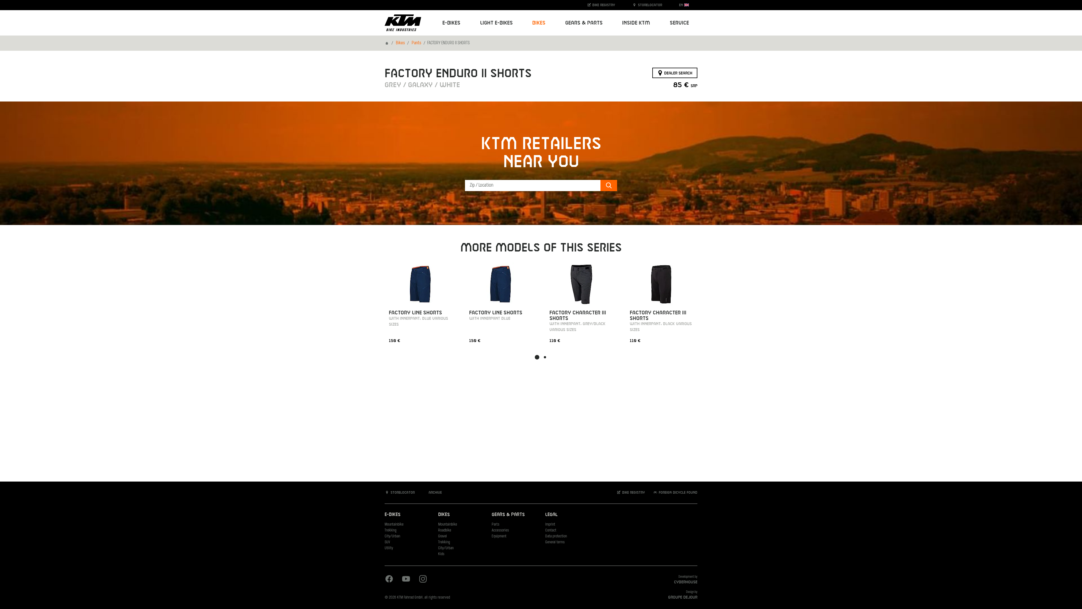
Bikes (400, 43)
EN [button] (681, 5)
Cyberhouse (685, 582)
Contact (550, 530)
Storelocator (649, 5)
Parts (495, 524)
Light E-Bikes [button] (496, 23)
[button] (537, 357)
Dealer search (677, 73)
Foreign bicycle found (677, 492)
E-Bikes (392, 515)
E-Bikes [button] (451, 23)
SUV (387, 542)
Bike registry (603, 5)
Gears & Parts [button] (584, 23)
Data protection (556, 536)
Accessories (500, 530)
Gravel (442, 536)
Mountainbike (394, 524)
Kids (441, 554)
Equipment (499, 536)
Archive (434, 492)
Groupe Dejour (682, 597)
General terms (555, 542)
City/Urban (392, 536)
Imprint (550, 524)
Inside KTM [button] (636, 23)
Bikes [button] (539, 23)
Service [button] (679, 23)
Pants (416, 43)
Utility (389, 548)
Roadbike (444, 530)
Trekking (390, 530)
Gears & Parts (508, 515)
